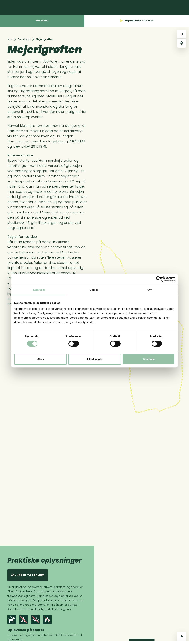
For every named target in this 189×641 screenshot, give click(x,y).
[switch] (73, 344)
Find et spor (24, 39)
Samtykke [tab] (39, 289)
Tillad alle (148, 359)
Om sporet (42, 20)
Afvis (40, 359)
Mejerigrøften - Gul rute (139, 20)
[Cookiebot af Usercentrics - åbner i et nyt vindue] (158, 279)
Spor (10, 39)
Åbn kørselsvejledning (27, 575)
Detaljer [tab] (95, 289)
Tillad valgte (94, 359)
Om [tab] (149, 289)
